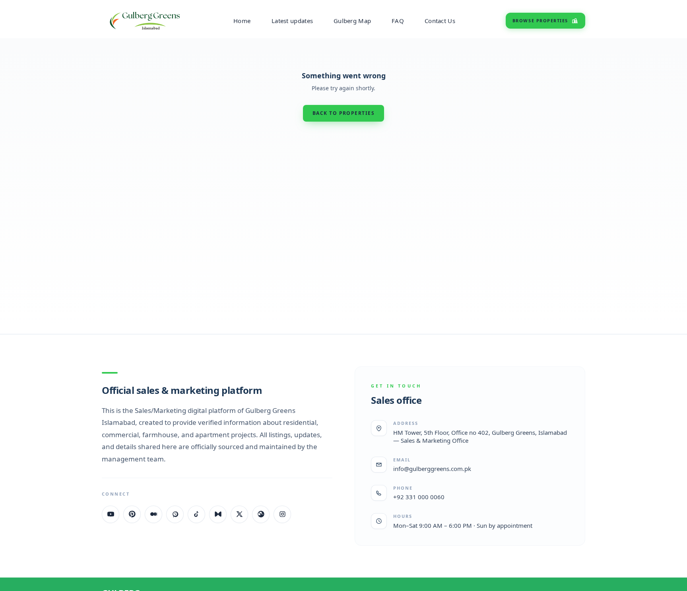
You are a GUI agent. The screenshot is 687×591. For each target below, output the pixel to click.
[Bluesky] (218, 514)
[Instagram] (282, 514)
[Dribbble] (261, 514)
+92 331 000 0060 (418, 497)
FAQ (398, 21)
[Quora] (175, 514)
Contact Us (440, 21)
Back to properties (343, 113)
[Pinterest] (132, 514)
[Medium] (153, 514)
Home (241, 21)
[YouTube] (110, 514)
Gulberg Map (352, 21)
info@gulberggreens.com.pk (432, 469)
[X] (239, 514)
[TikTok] (196, 514)
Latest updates (292, 21)
